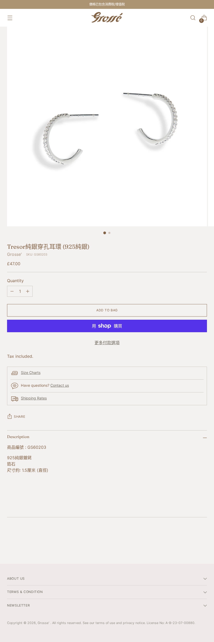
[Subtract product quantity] (12, 291)
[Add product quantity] (27, 291)
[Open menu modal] (9, 18)
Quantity (15, 280)
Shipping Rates (34, 398)
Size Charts (30, 372)
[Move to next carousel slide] (202, 545)
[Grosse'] (107, 18)
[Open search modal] (193, 18)
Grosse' (14, 254)
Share (19, 417)
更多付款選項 (107, 342)
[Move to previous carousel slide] (190, 546)
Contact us (59, 385)
